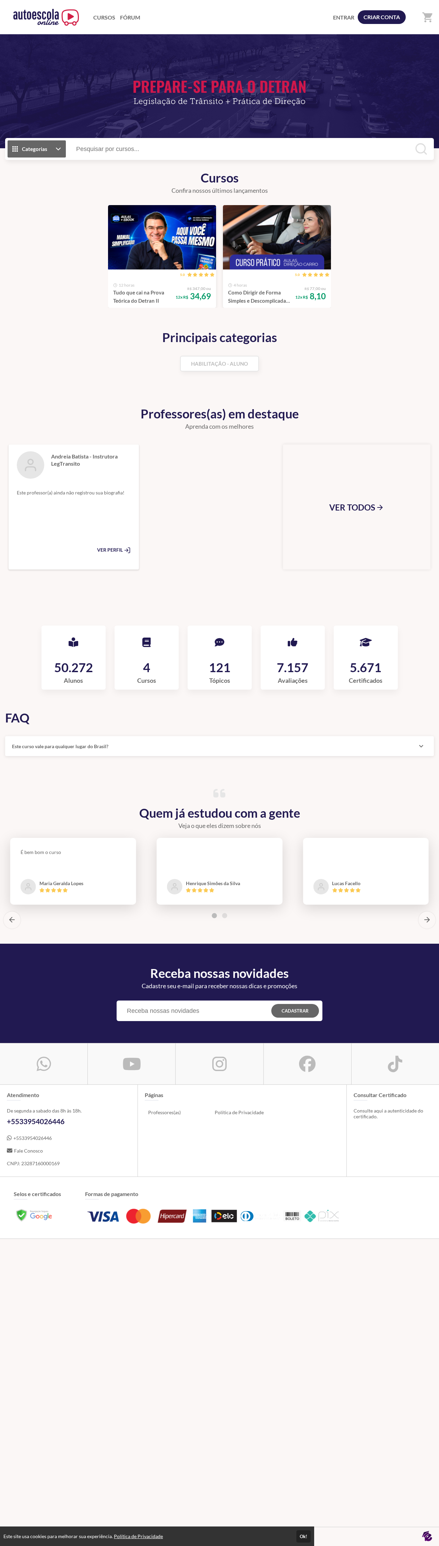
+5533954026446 (32, 1138)
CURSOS (104, 17)
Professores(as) (164, 1112)
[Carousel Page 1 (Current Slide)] (214, 915)
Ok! (303, 1536)
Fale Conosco (28, 1151)
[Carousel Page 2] (225, 915)
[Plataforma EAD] (427, 1536)
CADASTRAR (295, 1011)
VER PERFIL (110, 550)
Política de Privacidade (239, 1112)
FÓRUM (130, 17)
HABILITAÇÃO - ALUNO (219, 364)
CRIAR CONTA (382, 17)
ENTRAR (343, 17)
